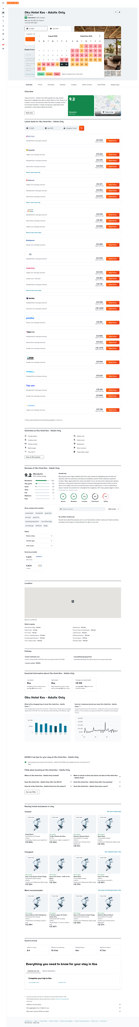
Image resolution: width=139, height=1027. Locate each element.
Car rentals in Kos (34, 982)
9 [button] (39, 55)
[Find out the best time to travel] (3, 34)
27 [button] (57, 64)
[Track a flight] (3, 30)
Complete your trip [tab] (33, 971)
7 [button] (61, 51)
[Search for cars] (3, 17)
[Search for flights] (3, 9)
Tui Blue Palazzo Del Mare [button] (57, 836)
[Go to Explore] (3, 26)
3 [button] (43, 51)
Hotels (35, 1021)
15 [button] (66, 55)
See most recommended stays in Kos (109, 890)
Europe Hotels (43, 1021)
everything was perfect (32, 521)
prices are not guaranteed (62, 999)
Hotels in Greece (53, 1021)
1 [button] (66, 46)
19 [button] (53, 60)
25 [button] (48, 64)
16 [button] (39, 60)
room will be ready (46, 521)
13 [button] (57, 55)
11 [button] (48, 55)
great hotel (48, 513)
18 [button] (48, 60)
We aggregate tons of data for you (37, 1008)
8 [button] (66, 51)
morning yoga (29, 526)
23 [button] (39, 64)
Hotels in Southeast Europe (82, 1021)
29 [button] (66, 64)
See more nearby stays (114, 811)
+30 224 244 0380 (31, 23)
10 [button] (44, 55)
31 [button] (43, 69)
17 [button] (43, 60)
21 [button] (62, 60)
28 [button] (62, 64)
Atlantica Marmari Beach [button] (81, 836)
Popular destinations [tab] (48, 971)
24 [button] (44, 64)
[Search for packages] (3, 21)
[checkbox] (34, 558)
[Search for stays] (3, 13)
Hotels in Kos (62, 982)
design (46, 526)
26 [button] (53, 64)
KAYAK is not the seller (33, 1004)
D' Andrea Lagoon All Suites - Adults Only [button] (58, 916)
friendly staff (39, 513)
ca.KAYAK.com (28, 1021)
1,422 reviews (40, 18)
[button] (3, 3)
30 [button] (39, 69)
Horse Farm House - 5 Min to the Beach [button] (59, 877)
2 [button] (39, 51)
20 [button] (57, 60)
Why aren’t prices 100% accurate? (37, 1011)
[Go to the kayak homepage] (13, 3)
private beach (29, 513)
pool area (28, 517)
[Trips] (3, 39)
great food (36, 517)
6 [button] (57, 51)
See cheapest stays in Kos (113, 852)
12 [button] (53, 55)
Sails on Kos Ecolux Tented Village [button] (35, 876)
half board (38, 526)
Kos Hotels (103, 1021)
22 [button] (66, 60)
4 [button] (48, 51)
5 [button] (52, 51)
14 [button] (62, 55)
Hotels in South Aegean (66, 1021)
